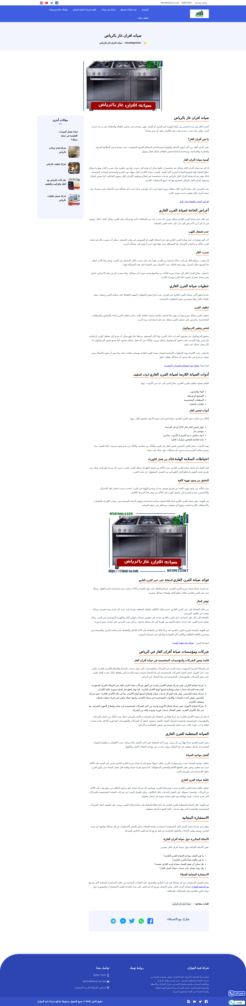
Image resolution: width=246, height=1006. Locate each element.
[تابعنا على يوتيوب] (46, 3)
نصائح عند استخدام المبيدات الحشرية (181, 365)
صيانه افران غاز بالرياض (182, 904)
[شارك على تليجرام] (113, 921)
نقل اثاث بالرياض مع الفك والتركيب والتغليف (55, 182)
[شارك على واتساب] (141, 921)
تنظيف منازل (143, 18)
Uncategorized (133, 43)
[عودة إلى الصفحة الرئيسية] (145, 43)
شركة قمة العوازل (200, 886)
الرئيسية (145, 9)
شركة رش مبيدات (108, 9)
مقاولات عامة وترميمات (58, 9)
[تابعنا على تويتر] (51, 3)
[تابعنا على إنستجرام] (41, 3)
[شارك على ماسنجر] (123, 921)
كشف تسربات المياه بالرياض (84, 9)
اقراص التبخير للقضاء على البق (194, 201)
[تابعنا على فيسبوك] (56, 3)
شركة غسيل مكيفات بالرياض (56, 198)
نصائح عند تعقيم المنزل (183, 643)
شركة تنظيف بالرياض (56, 164)
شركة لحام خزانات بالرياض (57, 150)
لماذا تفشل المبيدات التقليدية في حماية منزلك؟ (68, 136)
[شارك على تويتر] (131, 921)
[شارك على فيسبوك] (150, 921)
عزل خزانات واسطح (129, 9)
